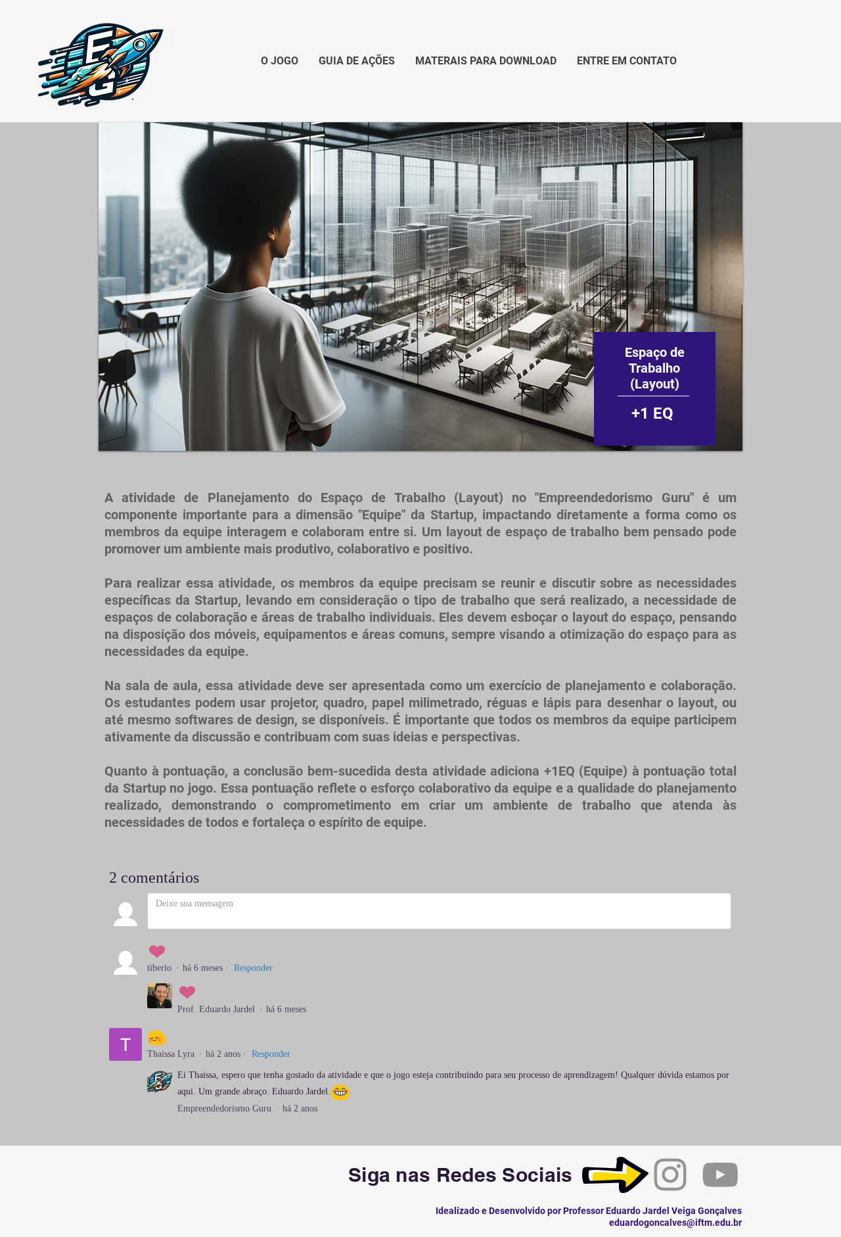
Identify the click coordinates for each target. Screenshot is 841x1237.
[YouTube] (720, 1174)
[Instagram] (670, 1174)
